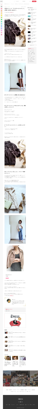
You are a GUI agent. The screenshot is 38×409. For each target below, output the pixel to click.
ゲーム (29, 391)
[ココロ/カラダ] (1, 22)
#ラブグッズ (33, 56)
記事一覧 (6, 404)
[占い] (1, 30)
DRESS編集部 (9, 349)
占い (25, 391)
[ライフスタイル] (1, 9)
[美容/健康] (1, 15)
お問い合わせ (34, 404)
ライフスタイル (16, 360)
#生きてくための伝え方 (30, 60)
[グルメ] (1, 24)
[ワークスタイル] (1, 17)
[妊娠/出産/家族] (1, 19)
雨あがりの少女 (32, 20)
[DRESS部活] (1, 6)
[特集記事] (1, 4)
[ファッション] (1, 11)
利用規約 (9, 404)
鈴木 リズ (31, 39)
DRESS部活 (24, 1)
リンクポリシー (17, 404)
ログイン (30, 1)
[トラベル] (1, 26)
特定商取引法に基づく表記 (22, 404)
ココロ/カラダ (12, 391)
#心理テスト (29, 52)
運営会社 (26, 404)
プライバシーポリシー (13, 404)
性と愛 (7, 361)
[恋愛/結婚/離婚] (1, 13)
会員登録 (34, 1)
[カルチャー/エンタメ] (1, 28)
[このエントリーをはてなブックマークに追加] (7, 12)
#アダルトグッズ (29, 56)
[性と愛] (1, 32)
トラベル (18, 391)
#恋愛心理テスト (33, 52)
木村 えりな (13, 299)
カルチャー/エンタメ (22, 391)
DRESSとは (31, 404)
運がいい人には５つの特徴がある (33, 25)
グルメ (15, 391)
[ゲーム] (1, 35)
